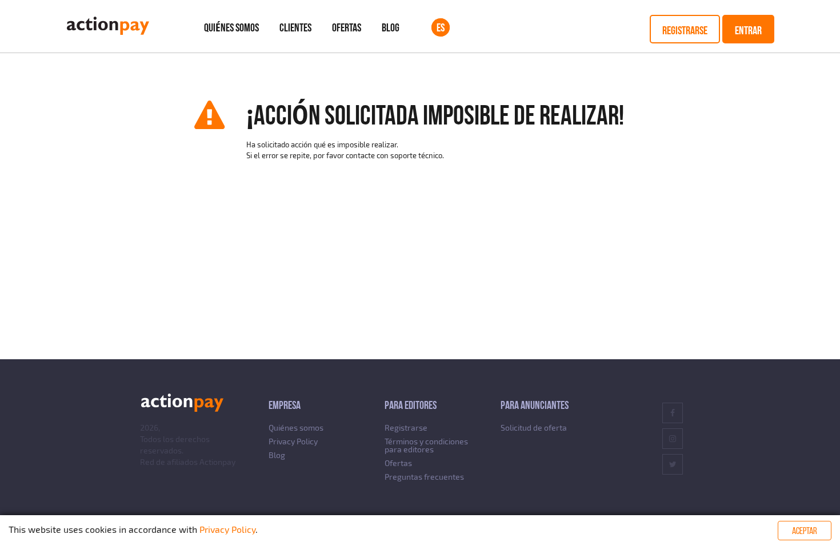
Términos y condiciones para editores (426, 445)
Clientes (295, 27)
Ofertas (346, 27)
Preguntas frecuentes (424, 476)
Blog (390, 27)
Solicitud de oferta (534, 427)
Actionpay (217, 462)
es (441, 27)
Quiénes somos (231, 27)
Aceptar (804, 530)
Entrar (748, 30)
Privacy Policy (293, 441)
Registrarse (684, 30)
